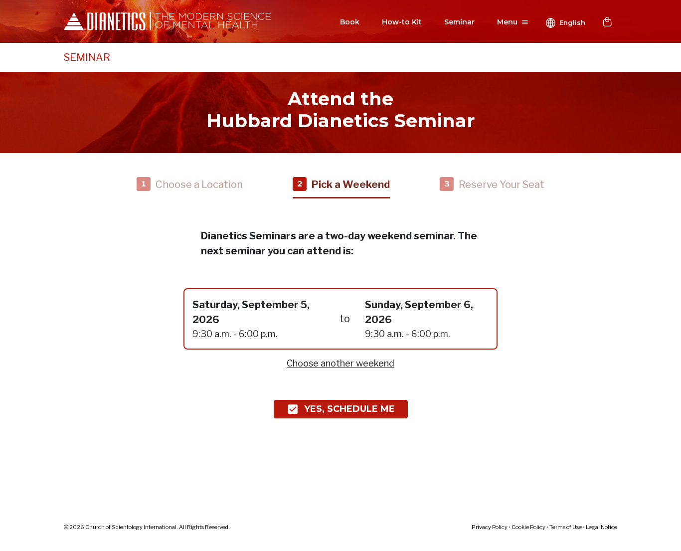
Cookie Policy (528, 527)
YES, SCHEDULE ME (349, 408)
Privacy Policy (490, 527)
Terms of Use (565, 527)
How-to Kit (402, 21)
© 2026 (147, 527)
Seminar (459, 21)
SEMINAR (87, 57)
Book (349, 21)
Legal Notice (601, 527)
